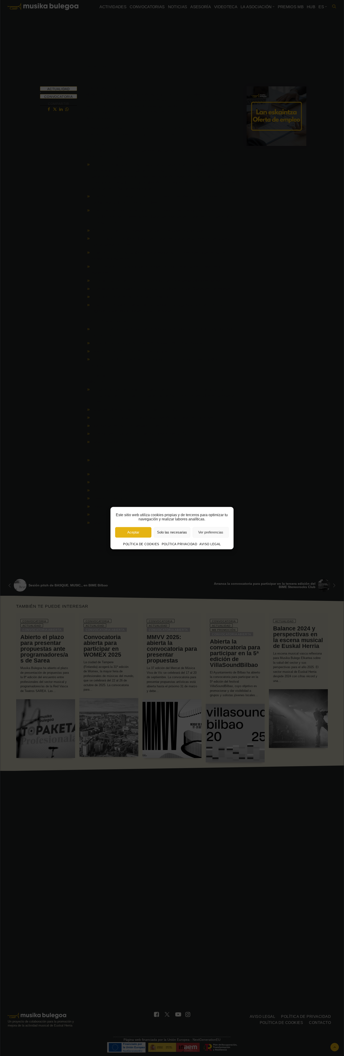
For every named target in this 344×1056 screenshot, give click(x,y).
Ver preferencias (210, 532)
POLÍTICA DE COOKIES (141, 544)
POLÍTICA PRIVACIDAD (179, 544)
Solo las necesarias (172, 532)
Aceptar (133, 532)
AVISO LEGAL (210, 544)
